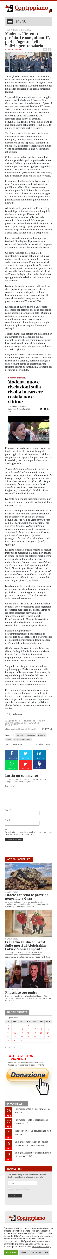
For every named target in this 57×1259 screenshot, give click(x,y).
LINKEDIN (40, 758)
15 (8, 1033)
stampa (45, 729)
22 (8, 1037)
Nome (8, 810)
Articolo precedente (14, 744)
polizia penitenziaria (22, 739)
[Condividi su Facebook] (50, 50)
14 (48, 1029)
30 (15, 1040)
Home (7, 30)
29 (8, 1040)
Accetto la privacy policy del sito (21, 1189)
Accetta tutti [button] (11, 1252)
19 (35, 1033)
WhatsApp (12, 768)
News (14, 30)
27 (41, 1037)
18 (28, 1033)
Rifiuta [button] (23, 1252)
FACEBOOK (12, 758)
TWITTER (25, 758)
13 (41, 1029)
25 (28, 1037)
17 (22, 1033)
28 (48, 1037)
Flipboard (26, 768)
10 (22, 1029)
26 (35, 1037)
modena (41, 735)
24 (22, 1037)
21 (48, 1033)
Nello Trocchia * (15, 49)
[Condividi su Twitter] (45, 50)
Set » (13, 1047)
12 (35, 1029)
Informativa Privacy (41, 1246)
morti (9, 739)
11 (28, 1029)
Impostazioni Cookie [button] (39, 1252)
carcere (20, 735)
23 (15, 1037)
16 (15, 1033)
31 (22, 1040)
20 (41, 1033)
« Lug (7, 1047)
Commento (10, 786)
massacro (31, 735)
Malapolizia (24, 30)
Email (8, 820)
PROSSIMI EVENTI (16, 1104)
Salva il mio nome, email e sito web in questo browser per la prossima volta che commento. (28, 833)
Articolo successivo (43, 744)
